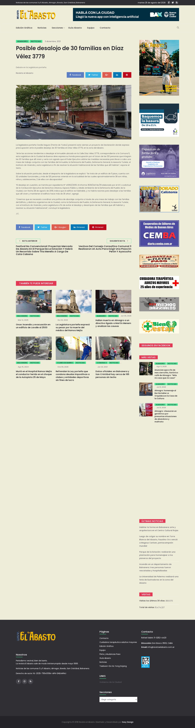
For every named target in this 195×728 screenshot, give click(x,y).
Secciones (57, 27)
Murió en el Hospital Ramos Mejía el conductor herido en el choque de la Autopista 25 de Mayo (34, 374)
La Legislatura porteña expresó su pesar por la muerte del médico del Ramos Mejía (73, 327)
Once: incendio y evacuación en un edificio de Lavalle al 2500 (33, 326)
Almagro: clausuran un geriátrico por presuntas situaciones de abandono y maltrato (166, 416)
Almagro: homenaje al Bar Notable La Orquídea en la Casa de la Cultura (166, 394)
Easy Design (127, 722)
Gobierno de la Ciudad (110, 682)
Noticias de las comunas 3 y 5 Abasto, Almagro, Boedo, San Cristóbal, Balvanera (50, 2)
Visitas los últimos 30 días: (152, 600)
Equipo (90, 27)
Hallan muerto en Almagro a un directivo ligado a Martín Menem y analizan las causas (113, 323)
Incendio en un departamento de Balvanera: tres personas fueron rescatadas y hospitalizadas (155, 567)
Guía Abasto (75, 27)
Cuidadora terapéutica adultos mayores (118, 642)
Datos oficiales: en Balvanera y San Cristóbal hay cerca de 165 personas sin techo (112, 374)
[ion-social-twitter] (172, 2)
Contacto (105, 27)
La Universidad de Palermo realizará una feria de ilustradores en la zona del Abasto (158, 579)
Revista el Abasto (24, 73)
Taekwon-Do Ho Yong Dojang (113, 666)
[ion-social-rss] (176, 2)
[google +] (107, 75)
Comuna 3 (102, 363)
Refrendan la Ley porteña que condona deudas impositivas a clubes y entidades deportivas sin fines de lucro (73, 376)
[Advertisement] (159, 471)
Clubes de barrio (65, 363)
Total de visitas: (147, 607)
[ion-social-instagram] (24, 681)
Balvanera (22, 316)
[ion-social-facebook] (168, 2)
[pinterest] (127, 75)
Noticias (42, 27)
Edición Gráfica (24, 27)
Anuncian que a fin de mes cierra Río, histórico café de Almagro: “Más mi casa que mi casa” (166, 374)
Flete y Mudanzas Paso (109, 654)
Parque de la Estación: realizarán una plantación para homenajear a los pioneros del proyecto (157, 555)
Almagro (22, 41)
